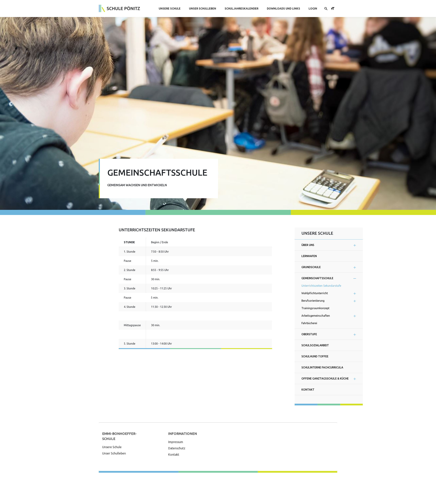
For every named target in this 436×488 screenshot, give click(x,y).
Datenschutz (176, 448)
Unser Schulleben (202, 8)
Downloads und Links (283, 8)
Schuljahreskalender (241, 8)
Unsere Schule (170, 8)
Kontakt (173, 454)
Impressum (175, 442)
